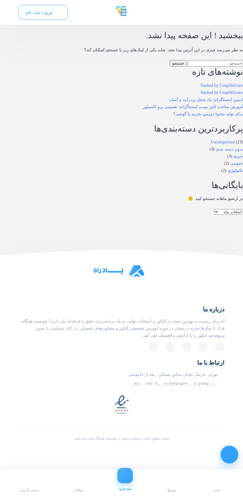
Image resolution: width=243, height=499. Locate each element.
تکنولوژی (235, 170)
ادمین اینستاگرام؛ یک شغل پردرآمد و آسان (206, 99)
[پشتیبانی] (229, 454)
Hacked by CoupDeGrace (222, 85)
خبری (238, 156)
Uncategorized (223, 142)
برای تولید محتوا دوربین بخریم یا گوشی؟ (208, 114)
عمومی (236, 163)
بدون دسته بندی (229, 149)
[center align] (77, 12)
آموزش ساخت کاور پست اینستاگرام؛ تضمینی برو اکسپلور (193, 107)
